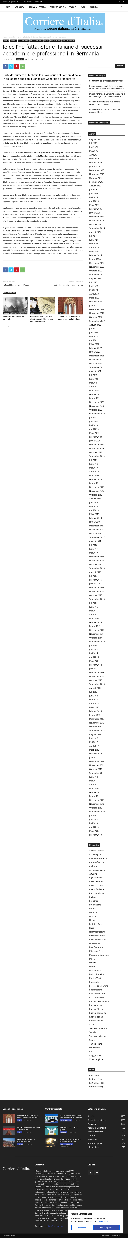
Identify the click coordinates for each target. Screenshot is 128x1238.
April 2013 (94, 703)
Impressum (28, 2)
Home (7, 7)
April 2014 (94, 657)
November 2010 (96, 804)
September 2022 (97, 321)
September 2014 (97, 641)
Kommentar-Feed (97, 1082)
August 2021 (95, 371)
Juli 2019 (93, 460)
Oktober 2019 (95, 452)
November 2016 (96, 560)
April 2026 (94, 154)
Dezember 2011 (96, 761)
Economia (93, 900)
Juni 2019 (93, 464)
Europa (92, 908)
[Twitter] (11, 66)
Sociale (72, 7)
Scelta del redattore (68, 40)
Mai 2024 (93, 243)
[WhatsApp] (22, 66)
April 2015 (94, 614)
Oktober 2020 (95, 409)
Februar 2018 (95, 518)
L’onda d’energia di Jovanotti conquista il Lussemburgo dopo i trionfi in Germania (107, 95)
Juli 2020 (93, 417)
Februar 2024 (95, 255)
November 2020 (96, 406)
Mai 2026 (93, 151)
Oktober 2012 (95, 726)
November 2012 (96, 722)
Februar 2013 (95, 711)
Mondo (92, 962)
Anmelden (94, 1075)
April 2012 (94, 746)
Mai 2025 (93, 197)
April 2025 (94, 201)
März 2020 (94, 433)
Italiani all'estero (23, 40)
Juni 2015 (93, 606)
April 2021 (94, 386)
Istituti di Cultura (97, 924)
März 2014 (94, 661)
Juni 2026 (93, 147)
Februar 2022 (95, 348)
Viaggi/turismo (96, 1055)
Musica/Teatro (96, 978)
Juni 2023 (93, 286)
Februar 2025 (95, 209)
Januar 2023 (94, 305)
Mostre (92, 966)
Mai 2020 (93, 425)
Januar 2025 (94, 212)
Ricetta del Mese (96, 997)
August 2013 (95, 688)
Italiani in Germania (36, 40)
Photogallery (95, 982)
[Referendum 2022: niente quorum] (51, 1130)
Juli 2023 (93, 282)
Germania (13, 40)
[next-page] (8, 326)
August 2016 (95, 572)
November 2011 (96, 765)
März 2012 (94, 749)
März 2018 (94, 514)
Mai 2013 (93, 699)
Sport (91, 1040)
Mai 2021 (93, 382)
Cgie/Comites (95, 877)
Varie (83, 7)
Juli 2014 (93, 645)
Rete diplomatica (97, 993)
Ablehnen (82, 1228)
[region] (95, 1221)
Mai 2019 (93, 467)
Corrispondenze (96, 893)
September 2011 (97, 773)
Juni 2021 (93, 379)
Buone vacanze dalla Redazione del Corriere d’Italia (104, 110)
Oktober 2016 (95, 564)
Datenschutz (103, 1221)
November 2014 (96, 634)
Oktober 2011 (95, 769)
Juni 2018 (93, 502)
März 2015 (94, 618)
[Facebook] (119, 1)
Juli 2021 (93, 375)
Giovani (92, 916)
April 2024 (94, 247)
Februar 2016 (95, 579)
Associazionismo (97, 870)
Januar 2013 (94, 715)
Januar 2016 (94, 583)
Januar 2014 (94, 668)
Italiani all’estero (37, 7)
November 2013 (96, 676)
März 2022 (94, 344)
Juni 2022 (93, 332)
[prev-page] (4, 326)
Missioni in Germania (99, 955)
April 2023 (94, 294)
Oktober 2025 (95, 178)
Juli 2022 (93, 328)
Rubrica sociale (96, 1016)
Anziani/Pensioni (97, 862)
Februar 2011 (95, 792)
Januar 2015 (94, 626)
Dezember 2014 (96, 630)
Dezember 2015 (96, 587)
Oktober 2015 (95, 595)
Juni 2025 (93, 193)
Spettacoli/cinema (97, 1036)
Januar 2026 (94, 166)
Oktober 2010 (95, 807)
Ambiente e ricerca (98, 858)
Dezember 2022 (96, 309)
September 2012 (97, 730)
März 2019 (94, 475)
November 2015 (96, 591)
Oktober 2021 (95, 363)
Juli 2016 (93, 576)
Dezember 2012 (96, 719)
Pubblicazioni (95, 989)
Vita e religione (57, 7)
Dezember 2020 (96, 402)
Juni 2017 (93, 549)
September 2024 (97, 228)
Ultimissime (94, 1047)
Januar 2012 (94, 757)
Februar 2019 (95, 479)
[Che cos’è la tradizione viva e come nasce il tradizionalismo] (70, 305)
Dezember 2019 (96, 444)
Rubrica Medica (96, 1009)
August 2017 (95, 541)
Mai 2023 (93, 290)
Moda (92, 958)
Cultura (94, 7)
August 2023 (95, 278)
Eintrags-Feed (95, 1079)
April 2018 (94, 510)
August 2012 (95, 734)
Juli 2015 (93, 603)
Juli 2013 (93, 691)
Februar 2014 (95, 664)
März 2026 (94, 158)
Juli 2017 (93, 545)
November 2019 (96, 448)
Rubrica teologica (97, 1020)
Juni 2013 (93, 695)
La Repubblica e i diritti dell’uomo (16, 285)
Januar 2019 (94, 483)
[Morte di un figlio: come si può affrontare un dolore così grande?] (51, 1142)
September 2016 (97, 568)
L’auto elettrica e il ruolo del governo (68, 285)
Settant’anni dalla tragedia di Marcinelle (106, 81)
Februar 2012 (95, 753)
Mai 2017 (93, 552)
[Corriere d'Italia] (64, 23)
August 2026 (95, 139)
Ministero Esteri (96, 951)
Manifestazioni (96, 947)
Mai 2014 (93, 653)
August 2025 (95, 185)
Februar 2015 (95, 622)
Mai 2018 (93, 506)
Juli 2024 (93, 236)
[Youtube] (123, 1)
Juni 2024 (93, 239)
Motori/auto (95, 970)
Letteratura (94, 943)
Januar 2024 (94, 259)
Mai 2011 (93, 780)
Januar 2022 (94, 351)
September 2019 (97, 456)
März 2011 (94, 788)
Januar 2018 (94, 521)
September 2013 (97, 684)
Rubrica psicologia (97, 1013)
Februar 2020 (95, 436)
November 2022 (96, 313)
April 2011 (94, 784)
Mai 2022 (93, 336)
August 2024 (95, 232)
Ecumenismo (95, 904)
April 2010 (94, 827)
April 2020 (94, 429)
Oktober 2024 (95, 224)
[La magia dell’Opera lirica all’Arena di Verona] (9, 1142)
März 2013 (94, 707)
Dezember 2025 (96, 170)
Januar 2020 (94, 440)
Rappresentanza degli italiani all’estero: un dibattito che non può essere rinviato (41, 319)
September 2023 (97, 274)
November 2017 (96, 529)
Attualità (19, 7)
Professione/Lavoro (55, 40)
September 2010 (97, 811)
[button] (122, 7)
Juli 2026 (93, 143)
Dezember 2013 (96, 672)
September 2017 (97, 537)
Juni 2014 (93, 649)
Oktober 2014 (95, 637)
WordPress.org (96, 1086)
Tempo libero (95, 1043)
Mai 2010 (93, 823)
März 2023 (94, 297)
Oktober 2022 (95, 317)
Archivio (93, 866)
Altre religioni (95, 854)
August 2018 (95, 498)
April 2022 (94, 340)
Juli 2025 (93, 189)
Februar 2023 (95, 301)
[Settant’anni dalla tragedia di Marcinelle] (15, 305)
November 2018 (96, 491)
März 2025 (94, 205)
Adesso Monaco (96, 850)
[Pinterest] (16, 66)
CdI (26, 59)
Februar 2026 (95, 162)
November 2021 (96, 359)
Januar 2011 (94, 796)
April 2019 (94, 471)
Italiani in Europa (97, 935)
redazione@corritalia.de (53, 1226)
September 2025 (97, 181)
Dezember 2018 (96, 487)
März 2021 (94, 390)
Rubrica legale (95, 1005)
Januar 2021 (94, 398)
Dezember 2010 (96, 800)
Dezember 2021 (96, 355)
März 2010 (94, 831)
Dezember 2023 (96, 263)
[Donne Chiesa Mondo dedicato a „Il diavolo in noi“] (9, 1130)
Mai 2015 (93, 610)
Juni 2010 (93, 819)
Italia (91, 928)
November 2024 (96, 220)
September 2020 (97, 413)
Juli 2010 (93, 815)
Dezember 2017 (96, 525)
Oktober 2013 (95, 680)
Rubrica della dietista (99, 1001)
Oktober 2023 (95, 270)
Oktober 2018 (95, 494)
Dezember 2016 (96, 556)
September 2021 (97, 367)
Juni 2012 (93, 738)
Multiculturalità (96, 974)
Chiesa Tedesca (96, 889)
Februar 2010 (95, 834)
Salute (92, 1024)
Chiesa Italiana (96, 885)
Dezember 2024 (96, 216)
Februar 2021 (95, 394)
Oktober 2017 (95, 533)
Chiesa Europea (96, 881)
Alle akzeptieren (106, 1228)
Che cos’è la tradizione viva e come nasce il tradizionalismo (104, 103)
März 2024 (94, 251)
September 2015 (97, 599)
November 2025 (96, 174)
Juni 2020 (93, 421)
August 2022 (95, 324)
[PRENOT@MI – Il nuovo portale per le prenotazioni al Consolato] (51, 1118)
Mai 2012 (93, 742)
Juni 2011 (93, 776)
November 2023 (96, 266)
